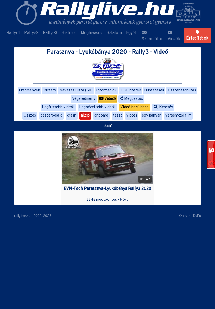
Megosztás (133, 98)
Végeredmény (83, 98)
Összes (30, 115)
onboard (101, 115)
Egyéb (131, 33)
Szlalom (114, 33)
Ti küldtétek (130, 90)
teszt (117, 115)
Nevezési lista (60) (76, 90)
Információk (106, 90)
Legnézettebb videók (97, 107)
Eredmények (29, 90)
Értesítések (197, 38)
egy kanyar (151, 115)
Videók (174, 39)
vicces (131, 115)
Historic (69, 33)
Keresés (165, 107)
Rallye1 (13, 33)
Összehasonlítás (182, 90)
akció (85, 115)
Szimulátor (152, 39)
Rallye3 (50, 33)
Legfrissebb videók (58, 107)
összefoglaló (51, 115)
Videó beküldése (134, 107)
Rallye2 (31, 33)
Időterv (50, 90)
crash (71, 115)
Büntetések (154, 90)
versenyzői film (178, 115)
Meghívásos (91, 33)
